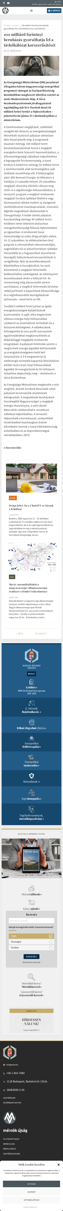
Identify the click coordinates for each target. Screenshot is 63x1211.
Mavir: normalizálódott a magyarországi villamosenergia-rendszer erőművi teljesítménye (28, 588)
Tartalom (15, 947)
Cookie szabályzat (30, 1207)
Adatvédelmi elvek (11, 1153)
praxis (18, 50)
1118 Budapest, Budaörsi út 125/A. (26, 1081)
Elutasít (31, 1192)
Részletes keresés (31, 962)
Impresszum (9, 1144)
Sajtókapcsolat (11, 1139)
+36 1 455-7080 (15, 1073)
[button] (58, 1164)
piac (12, 576)
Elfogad (32, 1184)
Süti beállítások (31, 1200)
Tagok (13, 936)
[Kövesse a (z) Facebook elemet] (4, 3)
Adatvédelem (9, 1098)
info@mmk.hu (12, 1064)
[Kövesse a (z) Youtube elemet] (8, 3)
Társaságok (16, 941)
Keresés (31, 956)
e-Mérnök (55, 10)
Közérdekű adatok (12, 1102)
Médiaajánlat (9, 1148)
